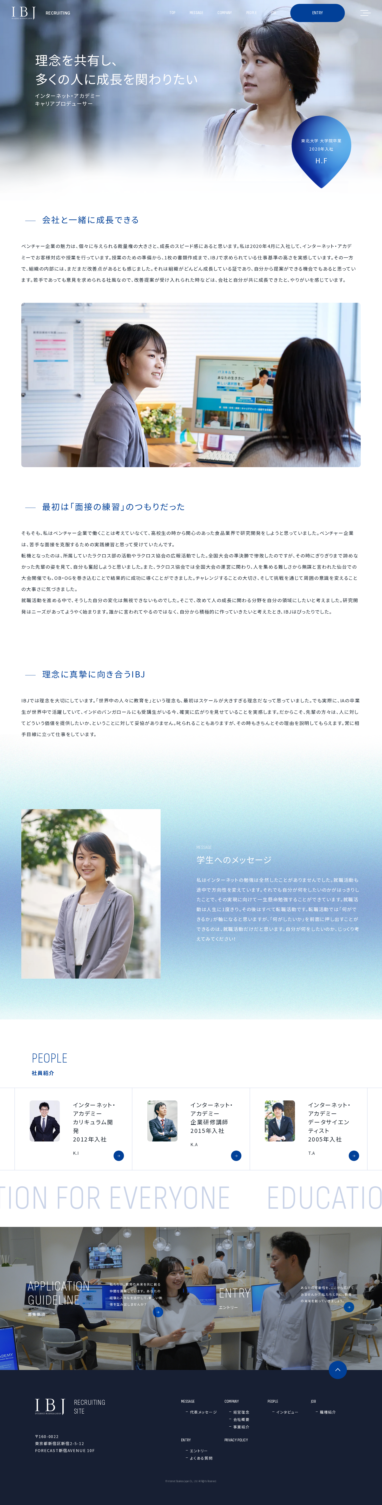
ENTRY (317, 13)
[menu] (364, 12)
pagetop (338, 1370)
